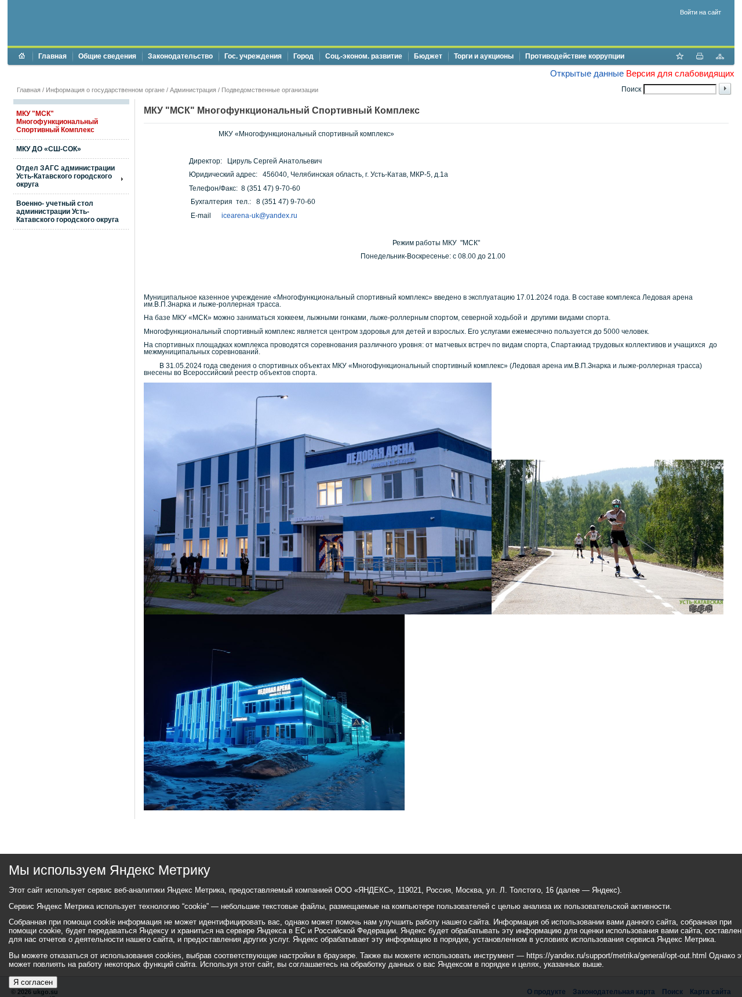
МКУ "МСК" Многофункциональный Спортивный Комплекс (57, 122)
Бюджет (428, 56)
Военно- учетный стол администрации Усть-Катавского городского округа (67, 211)
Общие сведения (107, 56)
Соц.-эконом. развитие (363, 56)
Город (303, 56)
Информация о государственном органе (105, 89)
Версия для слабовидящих (680, 73)
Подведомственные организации (269, 89)
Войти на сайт (700, 12)
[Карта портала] (720, 57)
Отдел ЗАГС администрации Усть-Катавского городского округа (65, 176)
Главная (52, 56)
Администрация (193, 89)
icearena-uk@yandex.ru (259, 215)
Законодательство (180, 56)
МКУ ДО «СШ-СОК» (48, 149)
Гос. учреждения (253, 56)
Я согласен (33, 982)
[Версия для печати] (699, 57)
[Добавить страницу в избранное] (679, 57)
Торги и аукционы (484, 56)
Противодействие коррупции (574, 56)
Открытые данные (587, 73)
